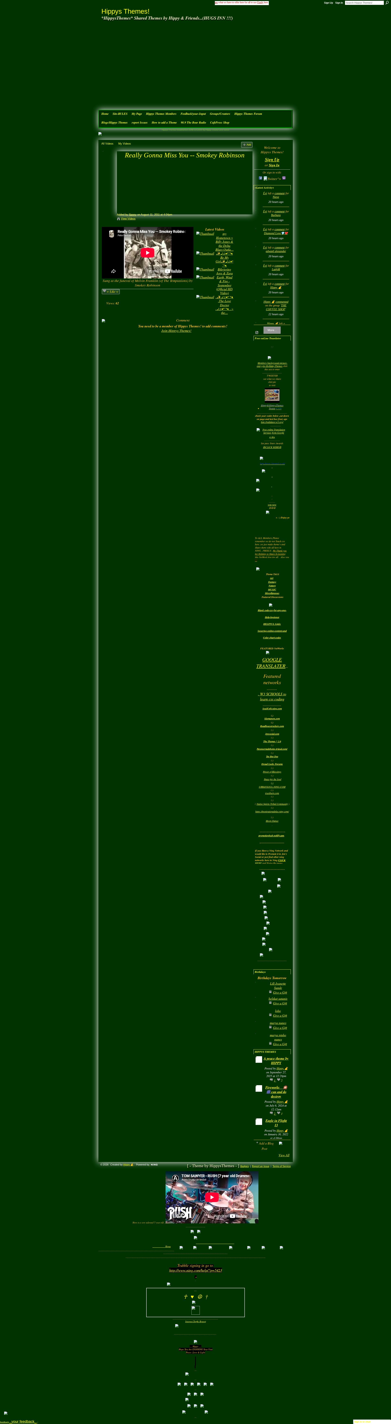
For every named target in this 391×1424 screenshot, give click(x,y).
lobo (278, 1011)
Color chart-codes (272, 637)
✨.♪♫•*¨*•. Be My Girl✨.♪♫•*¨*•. (224, 259)
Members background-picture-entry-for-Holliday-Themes (272, 364)
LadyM (276, 269)
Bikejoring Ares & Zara (224, 271)
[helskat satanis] (260, 1005)
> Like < (112, 291)
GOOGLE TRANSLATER (271, 662)
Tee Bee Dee (272, 756)
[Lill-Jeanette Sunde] (260, 990)
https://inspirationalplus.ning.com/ (272, 811)
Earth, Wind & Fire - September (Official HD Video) (224, 285)
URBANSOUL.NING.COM (272, 786)
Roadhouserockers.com (272, 726)
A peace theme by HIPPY (276, 1060)
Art (271, 578)
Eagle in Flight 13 (276, 1122)
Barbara (276, 215)
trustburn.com (272, 793)
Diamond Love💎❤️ (276, 233)
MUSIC (272, 589)
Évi (265, 193)
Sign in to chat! (362, 1422)
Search (387, 2)
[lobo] (260, 1017)
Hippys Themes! (125, 11)
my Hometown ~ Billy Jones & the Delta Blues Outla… (224, 241)
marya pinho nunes (278, 1037)
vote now (272, 504)
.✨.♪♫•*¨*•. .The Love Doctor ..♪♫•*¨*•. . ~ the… (224, 305)
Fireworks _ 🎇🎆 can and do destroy (276, 1092)
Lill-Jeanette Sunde (278, 985)
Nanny (132, 214)
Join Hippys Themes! (176, 330)
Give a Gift (280, 992)
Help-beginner (272, 617)
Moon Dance (272, 820)
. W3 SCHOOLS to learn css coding (272, 696)
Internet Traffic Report (195, 1321)
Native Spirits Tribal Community (272, 803)
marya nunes (278, 1023)
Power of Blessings (272, 771)
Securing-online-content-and (272, 631)
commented (282, 301)
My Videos (124, 143)
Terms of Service (281, 1166)
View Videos (128, 218)
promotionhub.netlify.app (271, 835)
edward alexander (276, 251)
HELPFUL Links (272, 624)
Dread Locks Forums (272, 764)
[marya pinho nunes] (260, 1041)
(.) (272, 782)
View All (284, 1155)
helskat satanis (278, 998)
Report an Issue (260, 1166)
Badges (244, 1166)
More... (272, 330)
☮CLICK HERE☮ (272, 447)
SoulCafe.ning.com (272, 708)
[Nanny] (108, 162)
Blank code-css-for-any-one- (272, 610)
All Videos (107, 143)
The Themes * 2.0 (272, 741)
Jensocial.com (272, 734)
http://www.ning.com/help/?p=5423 (195, 1270)
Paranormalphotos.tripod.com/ (272, 749)
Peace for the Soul (272, 779)
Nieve (276, 197)
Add (249, 144)
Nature (272, 585)
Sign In (339, 2)
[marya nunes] (260, 1029)
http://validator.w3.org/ (272, 422)
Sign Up (328, 2)
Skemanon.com (272, 718)
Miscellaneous (272, 593)
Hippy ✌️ (275, 287)
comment (280, 193)
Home (168, 1246)
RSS (257, 333)
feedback (18, 1422)
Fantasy (272, 582)
